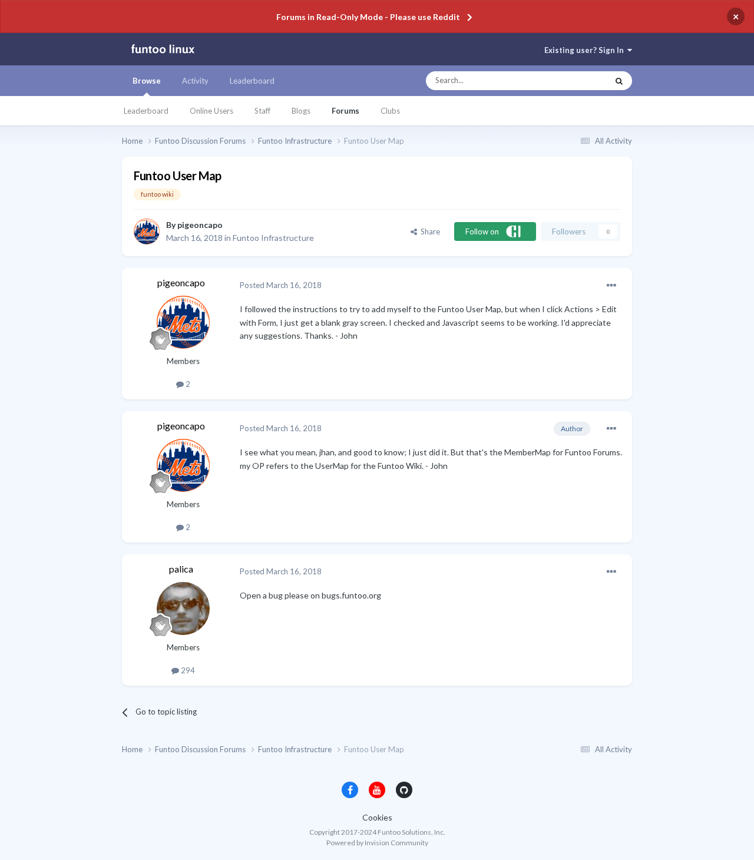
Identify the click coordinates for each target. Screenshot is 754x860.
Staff (262, 110)
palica (181, 568)
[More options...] (611, 286)
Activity (195, 80)
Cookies (377, 817)
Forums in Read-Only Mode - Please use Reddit (368, 17)
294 (187, 670)
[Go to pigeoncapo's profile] (147, 231)
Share (428, 231)
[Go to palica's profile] (183, 608)
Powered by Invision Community (377, 842)
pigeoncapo (200, 225)
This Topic (579, 80)
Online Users (211, 110)
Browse (147, 80)
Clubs (390, 110)
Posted (281, 285)
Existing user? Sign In (585, 50)
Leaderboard (146, 110)
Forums (345, 110)
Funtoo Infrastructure (273, 238)
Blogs (301, 110)
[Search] (619, 80)
